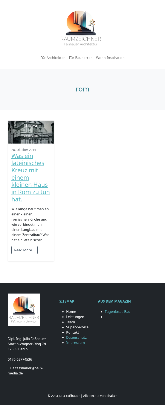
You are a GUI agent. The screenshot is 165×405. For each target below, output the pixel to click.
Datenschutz (76, 337)
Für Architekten (53, 57)
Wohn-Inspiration (110, 57)
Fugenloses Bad (117, 311)
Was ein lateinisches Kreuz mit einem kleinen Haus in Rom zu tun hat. (30, 177)
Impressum (75, 342)
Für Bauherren (81, 57)
